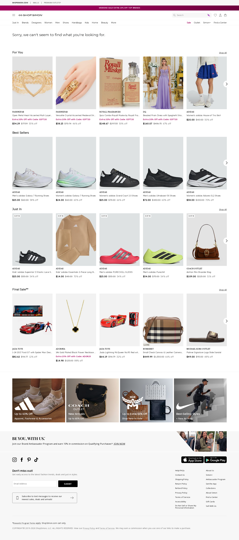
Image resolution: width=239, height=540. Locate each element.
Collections (211, 488)
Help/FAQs (180, 470)
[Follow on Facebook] (22, 461)
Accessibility (180, 501)
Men (57, 22)
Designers (36, 22)
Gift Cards (210, 501)
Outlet (197, 22)
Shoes (66, 22)
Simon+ (207, 22)
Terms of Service (182, 497)
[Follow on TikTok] (36, 461)
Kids (87, 22)
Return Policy (181, 484)
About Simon (211, 492)
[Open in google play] (215, 462)
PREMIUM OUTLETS (52, 2)
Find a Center (220, 22)
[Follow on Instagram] (14, 461)
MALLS (36, 2)
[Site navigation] (13, 16)
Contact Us (180, 475)
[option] (32, 91)
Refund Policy (181, 488)
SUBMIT (68, 484)
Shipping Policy (182, 479)
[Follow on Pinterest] (29, 461)
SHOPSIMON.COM (20, 2)
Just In (15, 22)
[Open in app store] (192, 462)
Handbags (77, 22)
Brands (25, 22)
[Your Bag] (225, 15)
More (113, 22)
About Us (210, 470)
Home (95, 22)
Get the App (211, 484)
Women (48, 22)
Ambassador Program (215, 479)
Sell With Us (211, 506)
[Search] (192, 15)
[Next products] (226, 84)
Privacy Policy (181, 492)
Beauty (104, 22)
